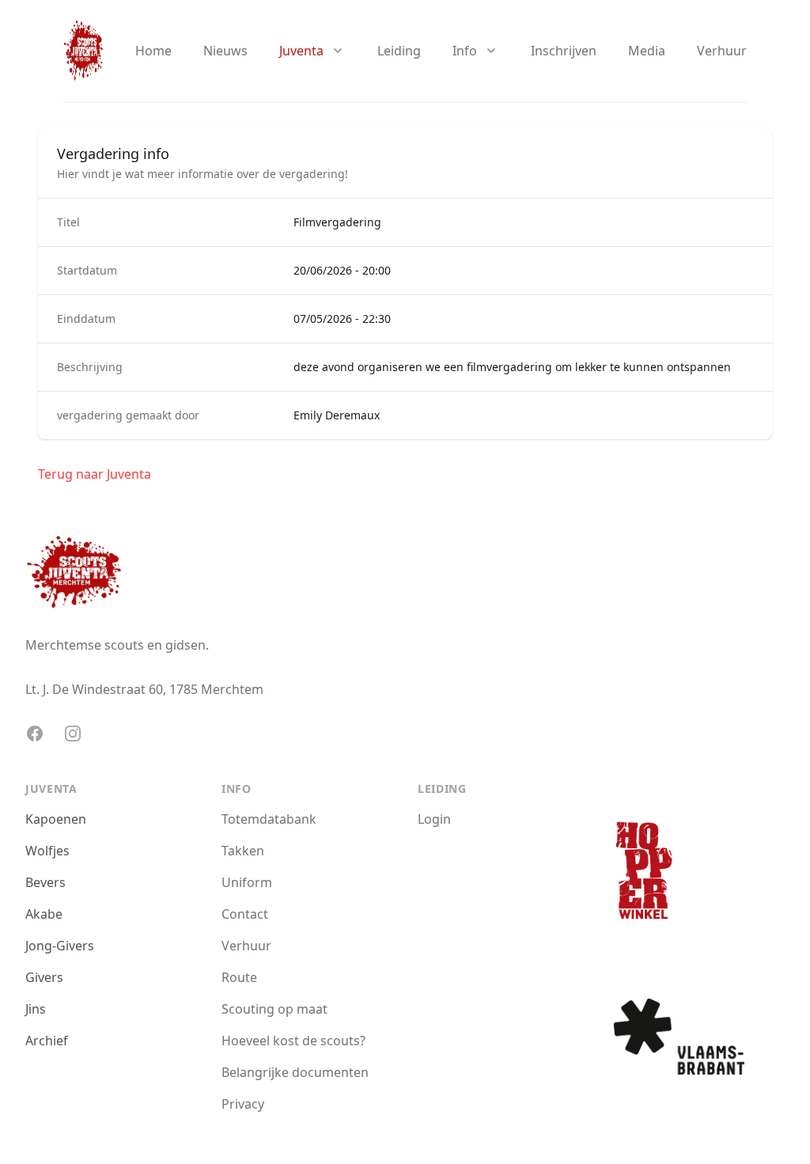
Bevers (45, 882)
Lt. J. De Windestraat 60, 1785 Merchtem (144, 689)
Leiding (399, 50)
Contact (244, 914)
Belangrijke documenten (295, 1072)
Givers (44, 977)
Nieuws (225, 50)
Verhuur (722, 50)
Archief (46, 1040)
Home (153, 50)
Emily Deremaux (336, 415)
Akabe (43, 914)
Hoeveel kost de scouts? (293, 1040)
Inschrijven (563, 50)
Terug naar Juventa (94, 474)
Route (239, 977)
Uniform (246, 882)
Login (434, 819)
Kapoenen (55, 819)
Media (646, 50)
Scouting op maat (274, 1009)
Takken (242, 850)
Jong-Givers (59, 945)
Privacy (242, 1104)
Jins (35, 1009)
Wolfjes (47, 850)
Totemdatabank (268, 819)
